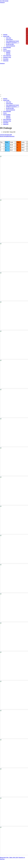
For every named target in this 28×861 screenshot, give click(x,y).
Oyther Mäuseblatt (7, 47)
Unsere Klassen (9, 39)
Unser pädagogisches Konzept (12, 41)
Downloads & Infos (7, 57)
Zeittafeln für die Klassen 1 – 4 (12, 42)
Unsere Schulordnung (10, 46)
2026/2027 (8, 52)
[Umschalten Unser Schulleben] (25, 114)
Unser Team (8, 38)
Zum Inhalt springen (4, 1)
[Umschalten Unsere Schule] (25, 100)
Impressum (2, 2)
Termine (5, 49)
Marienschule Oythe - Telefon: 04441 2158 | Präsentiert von (12, 857)
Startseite (5, 34)
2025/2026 (8, 54)
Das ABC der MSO (10, 44)
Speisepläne (5, 59)
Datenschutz (5, 60)
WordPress (2, 859)
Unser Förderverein (7, 55)
